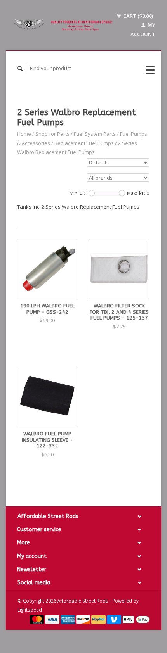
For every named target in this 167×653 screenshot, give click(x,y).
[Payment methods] (37, 618)
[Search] (20, 68)
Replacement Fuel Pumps (84, 143)
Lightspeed (29, 609)
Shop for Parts (52, 133)
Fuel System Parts (95, 133)
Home (24, 133)
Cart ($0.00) (137, 15)
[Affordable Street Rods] (64, 25)
